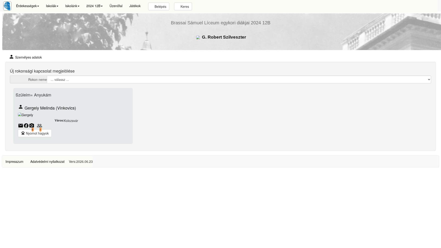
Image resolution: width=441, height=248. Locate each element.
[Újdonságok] (7, 6)
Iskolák (51, 5)
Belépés (160, 6)
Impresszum (14, 161)
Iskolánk (71, 5)
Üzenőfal (116, 5)
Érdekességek (26, 5)
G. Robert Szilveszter (223, 37)
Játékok (135, 5)
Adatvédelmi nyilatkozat (47, 161)
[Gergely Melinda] (25, 115)
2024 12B (93, 5)
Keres (184, 6)
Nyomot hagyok (35, 133)
